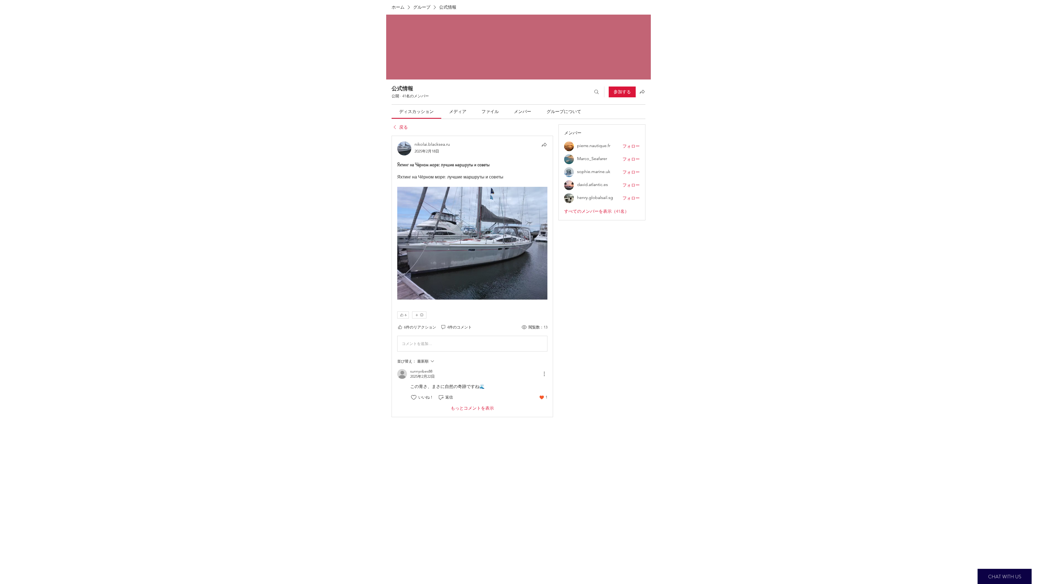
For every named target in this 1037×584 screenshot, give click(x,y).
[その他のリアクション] (419, 314)
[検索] (596, 92)
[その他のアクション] (544, 374)
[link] (416, 111)
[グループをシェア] (642, 91)
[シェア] (544, 144)
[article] (472, 276)
